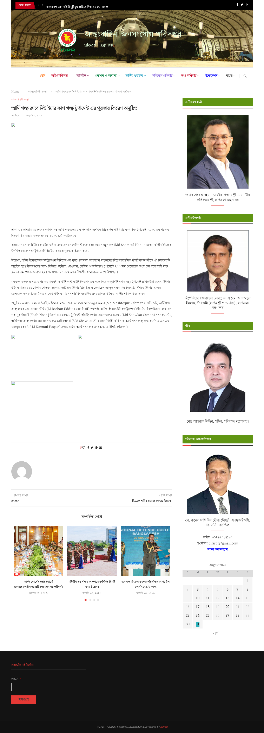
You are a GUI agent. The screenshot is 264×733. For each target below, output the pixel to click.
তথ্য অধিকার (188, 75)
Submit (23, 699)
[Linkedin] (247, 5)
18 (208, 606)
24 (197, 615)
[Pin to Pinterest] (96, 448)
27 (227, 615)
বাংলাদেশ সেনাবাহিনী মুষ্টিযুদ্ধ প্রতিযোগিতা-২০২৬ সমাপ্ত (77, 5)
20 (227, 606)
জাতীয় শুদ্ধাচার (134, 75)
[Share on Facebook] (88, 448)
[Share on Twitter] (92, 448)
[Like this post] (83, 448)
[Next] (43, 5)
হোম (42, 75)
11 (208, 598)
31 (197, 624)
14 (237, 598)
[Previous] (38, 5)
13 (227, 598)
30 (188, 624)
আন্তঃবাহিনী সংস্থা (37, 91)
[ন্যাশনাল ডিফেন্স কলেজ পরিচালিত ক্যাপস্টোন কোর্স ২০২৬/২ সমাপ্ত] (145, 551)
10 (197, 598)
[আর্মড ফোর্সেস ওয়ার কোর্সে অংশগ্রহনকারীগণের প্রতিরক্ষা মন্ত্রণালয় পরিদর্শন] (38, 551)
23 (188, 615)
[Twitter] (242, 5)
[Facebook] (237, 5)
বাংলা (229, 75)
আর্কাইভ (81, 75)
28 (237, 615)
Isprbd (163, 727)
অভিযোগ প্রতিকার (162, 75)
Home (15, 91)
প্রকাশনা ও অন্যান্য (106, 75)
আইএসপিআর (59, 75)
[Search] (245, 75)
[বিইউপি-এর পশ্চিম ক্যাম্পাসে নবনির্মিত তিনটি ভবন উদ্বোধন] (92, 551)
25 (208, 615)
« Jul (216, 633)
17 (197, 606)
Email (16, 679)
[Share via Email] (100, 448)
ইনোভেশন (211, 75)
